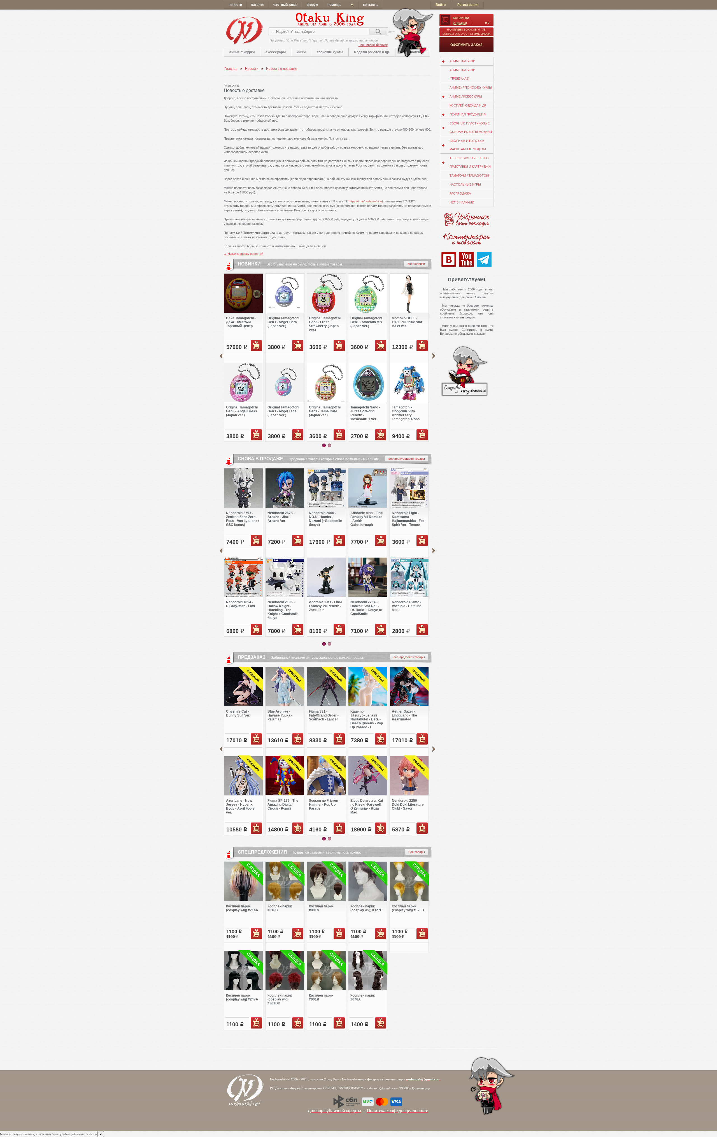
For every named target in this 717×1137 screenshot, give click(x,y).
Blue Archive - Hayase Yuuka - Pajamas (279, 715)
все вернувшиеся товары (406, 458)
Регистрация (467, 5)
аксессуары (276, 52)
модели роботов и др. (372, 52)
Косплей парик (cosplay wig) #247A (242, 997)
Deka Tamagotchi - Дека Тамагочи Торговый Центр (241, 322)
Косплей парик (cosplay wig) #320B (408, 908)
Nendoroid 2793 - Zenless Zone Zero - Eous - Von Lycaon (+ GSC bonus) (242, 519)
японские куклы (329, 52)
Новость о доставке (281, 69)
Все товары (416, 852)
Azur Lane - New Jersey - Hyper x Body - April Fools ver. (240, 806)
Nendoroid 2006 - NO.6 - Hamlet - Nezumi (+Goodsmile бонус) (325, 519)
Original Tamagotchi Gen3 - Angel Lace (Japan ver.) (283, 411)
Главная (231, 69)
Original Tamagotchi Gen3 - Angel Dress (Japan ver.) (242, 411)
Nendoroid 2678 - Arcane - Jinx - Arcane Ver (281, 517)
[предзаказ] (243, 669)
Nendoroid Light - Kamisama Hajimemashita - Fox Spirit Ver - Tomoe (408, 519)
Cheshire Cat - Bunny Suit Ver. (238, 713)
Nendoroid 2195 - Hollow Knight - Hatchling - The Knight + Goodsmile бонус (283, 610)
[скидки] (243, 864)
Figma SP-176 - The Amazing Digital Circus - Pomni (282, 804)
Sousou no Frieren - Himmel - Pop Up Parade (324, 804)
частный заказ (285, 5)
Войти (441, 5)
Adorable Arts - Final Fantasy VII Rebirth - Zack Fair (325, 606)
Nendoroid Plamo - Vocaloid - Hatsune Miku (407, 606)
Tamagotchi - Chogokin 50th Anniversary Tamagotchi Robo (406, 413)
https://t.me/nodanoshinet (366, 201)
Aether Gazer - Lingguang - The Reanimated (404, 715)
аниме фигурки (242, 52)
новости (235, 5)
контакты (370, 5)
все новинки (416, 263)
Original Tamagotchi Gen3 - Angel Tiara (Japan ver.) (283, 322)
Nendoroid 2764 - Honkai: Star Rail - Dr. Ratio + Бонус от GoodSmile (366, 608)
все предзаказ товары (409, 657)
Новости (252, 69)
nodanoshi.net (244, 30)
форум (312, 5)
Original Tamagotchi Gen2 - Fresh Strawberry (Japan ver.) (325, 324)
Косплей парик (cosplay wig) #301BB (279, 999)
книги (301, 52)
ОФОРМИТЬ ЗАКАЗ (466, 45)
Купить (256, 346)
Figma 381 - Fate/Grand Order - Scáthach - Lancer (324, 715)
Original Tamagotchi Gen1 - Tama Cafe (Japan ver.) (325, 411)
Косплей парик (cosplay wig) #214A (242, 908)
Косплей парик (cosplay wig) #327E (366, 908)
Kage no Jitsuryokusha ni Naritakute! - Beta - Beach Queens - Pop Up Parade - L (366, 719)
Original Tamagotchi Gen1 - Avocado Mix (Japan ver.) (366, 322)
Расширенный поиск (373, 45)
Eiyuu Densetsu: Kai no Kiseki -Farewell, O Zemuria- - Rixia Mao (366, 806)
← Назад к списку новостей (243, 253)
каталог (257, 5)
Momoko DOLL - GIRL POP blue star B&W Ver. (407, 322)
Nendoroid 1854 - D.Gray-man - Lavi (240, 604)
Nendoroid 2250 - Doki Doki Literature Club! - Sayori (408, 804)
